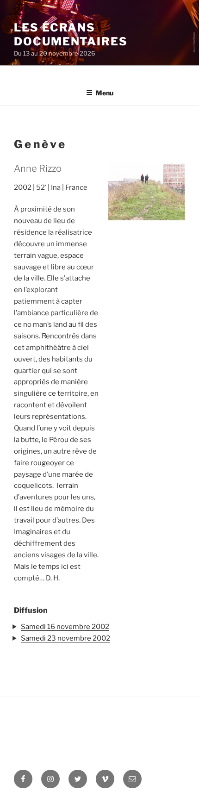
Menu (104, 93)
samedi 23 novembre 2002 (65, 638)
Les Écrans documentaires (71, 34)
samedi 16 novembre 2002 (65, 627)
